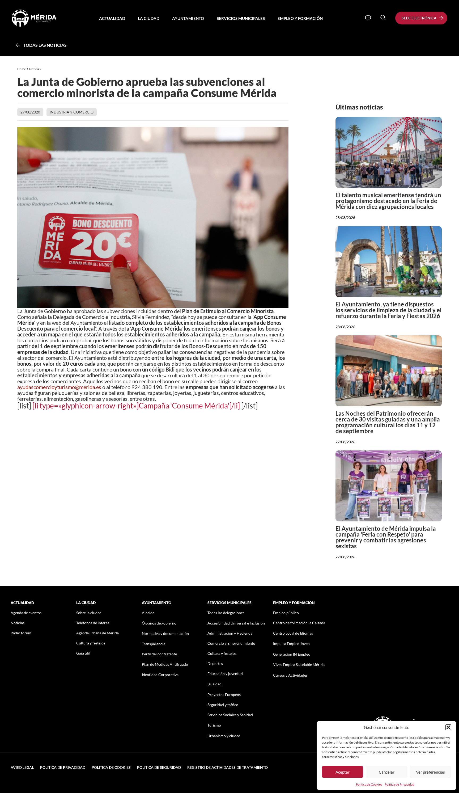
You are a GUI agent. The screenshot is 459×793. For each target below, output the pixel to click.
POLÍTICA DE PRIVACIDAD (62, 767)
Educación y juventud (225, 673)
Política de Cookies (369, 784)
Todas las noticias (45, 45)
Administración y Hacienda (229, 633)
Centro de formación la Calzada (299, 623)
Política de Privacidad (399, 784)
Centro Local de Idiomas (293, 633)
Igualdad (214, 684)
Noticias (35, 69)
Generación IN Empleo (291, 654)
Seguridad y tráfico (222, 704)
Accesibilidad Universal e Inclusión (236, 623)
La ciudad (148, 18)
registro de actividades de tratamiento (227, 767)
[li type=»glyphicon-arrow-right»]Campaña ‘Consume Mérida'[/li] (136, 405)
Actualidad (112, 18)
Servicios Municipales (241, 18)
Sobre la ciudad (88, 612)
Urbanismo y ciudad (223, 735)
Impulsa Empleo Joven (291, 643)
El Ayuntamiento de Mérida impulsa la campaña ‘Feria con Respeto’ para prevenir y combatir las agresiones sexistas (385, 537)
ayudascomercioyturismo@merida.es (59, 387)
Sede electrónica (419, 18)
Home (21, 69)
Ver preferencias (430, 772)
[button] (448, 727)
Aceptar (342, 772)
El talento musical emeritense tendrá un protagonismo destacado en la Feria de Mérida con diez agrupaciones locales (388, 200)
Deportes (215, 663)
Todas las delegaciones (225, 612)
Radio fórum (21, 633)
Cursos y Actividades (290, 675)
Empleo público (286, 612)
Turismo (214, 725)
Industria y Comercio (72, 112)
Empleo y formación (300, 18)
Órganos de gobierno (159, 623)
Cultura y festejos (90, 643)
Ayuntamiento (188, 18)
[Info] (368, 18)
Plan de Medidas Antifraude (165, 664)
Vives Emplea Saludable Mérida (299, 664)
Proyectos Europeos (224, 694)
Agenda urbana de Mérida (97, 633)
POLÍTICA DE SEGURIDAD (159, 767)
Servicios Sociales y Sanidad (230, 714)
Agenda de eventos (26, 612)
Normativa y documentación (165, 633)
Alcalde (148, 612)
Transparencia (153, 644)
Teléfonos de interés (92, 623)
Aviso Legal (22, 767)
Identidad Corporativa (160, 674)
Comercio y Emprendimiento (231, 643)
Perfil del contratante (159, 654)
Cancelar (386, 772)
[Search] (383, 17)
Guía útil (83, 653)
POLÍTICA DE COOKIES (111, 767)
